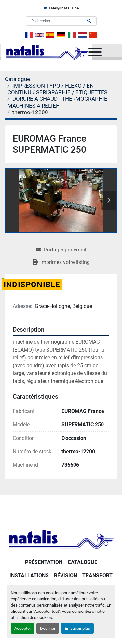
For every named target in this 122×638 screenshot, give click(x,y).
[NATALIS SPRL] (61, 539)
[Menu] (95, 52)
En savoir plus (77, 628)
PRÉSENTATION (43, 562)
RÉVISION (65, 575)
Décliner (47, 628)
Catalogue (82, 562)
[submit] (89, 21)
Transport (97, 575)
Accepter (22, 628)
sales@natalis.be (64, 8)
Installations (29, 575)
